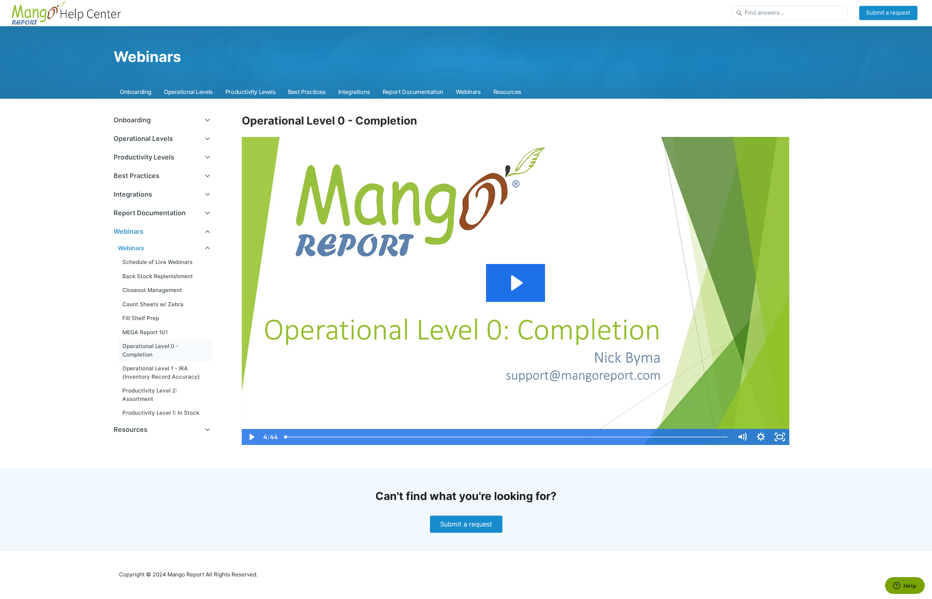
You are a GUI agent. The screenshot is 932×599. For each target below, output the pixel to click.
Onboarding (135, 91)
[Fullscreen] (779, 437)
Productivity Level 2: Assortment (149, 394)
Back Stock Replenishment (157, 276)
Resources (507, 91)
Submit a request (888, 12)
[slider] (507, 437)
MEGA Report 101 (145, 332)
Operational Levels (188, 91)
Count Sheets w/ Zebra (152, 304)
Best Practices (306, 91)
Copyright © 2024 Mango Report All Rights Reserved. (188, 574)
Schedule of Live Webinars (157, 262)
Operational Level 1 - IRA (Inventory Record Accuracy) (161, 372)
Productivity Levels (250, 91)
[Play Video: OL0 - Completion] (515, 283)
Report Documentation (413, 91)
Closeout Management (152, 290)
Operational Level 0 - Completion (150, 350)
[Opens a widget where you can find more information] (905, 586)
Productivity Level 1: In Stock (160, 412)
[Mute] (741, 437)
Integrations (354, 91)
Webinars (468, 91)
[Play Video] (251, 437)
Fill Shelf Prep (140, 318)
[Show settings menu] (760, 437)
